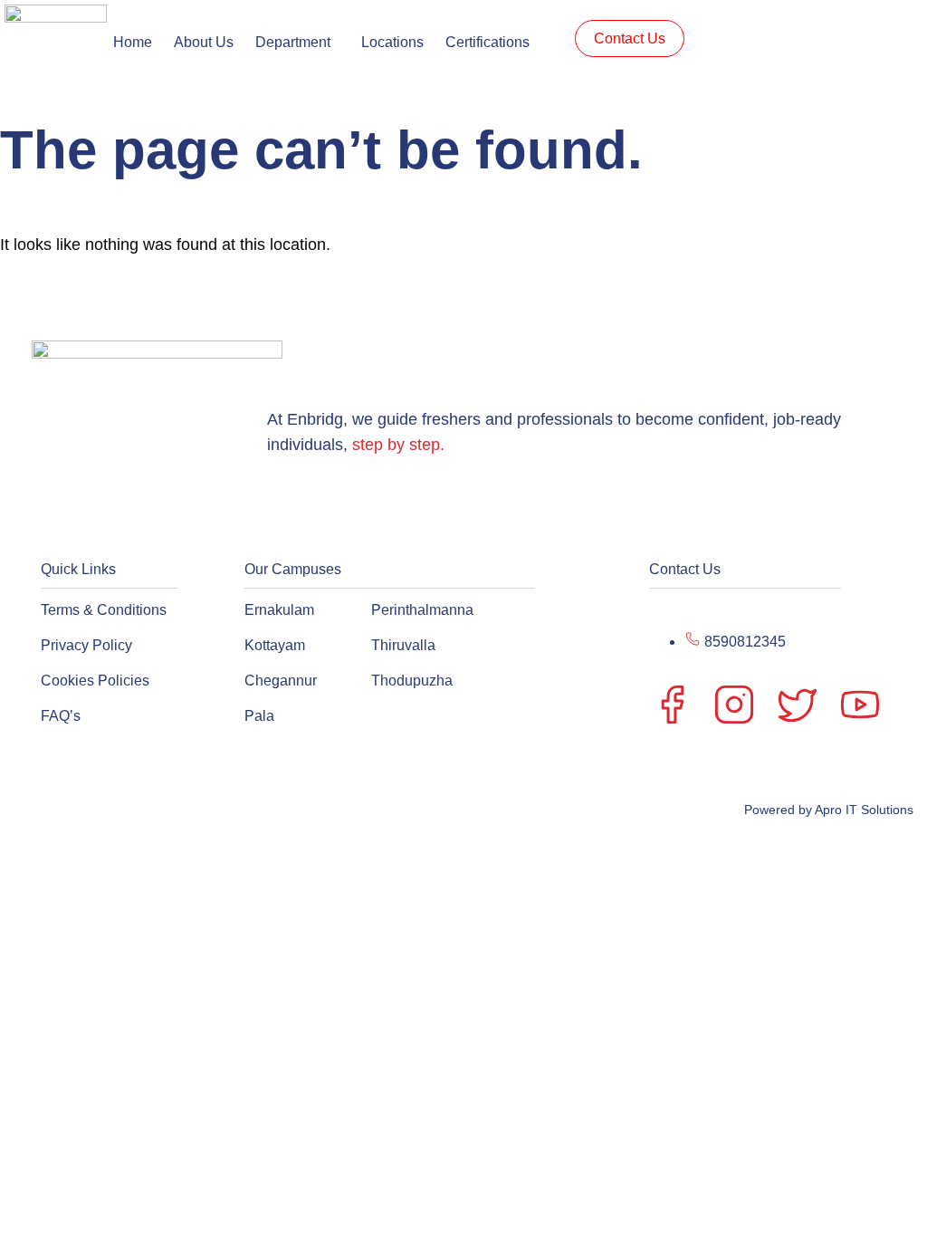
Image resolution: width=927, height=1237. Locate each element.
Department (292, 42)
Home (132, 42)
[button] (297, 42)
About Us (204, 42)
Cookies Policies (95, 680)
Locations (392, 42)
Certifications (487, 42)
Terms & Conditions (104, 610)
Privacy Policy (86, 645)
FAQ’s (61, 716)
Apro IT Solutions (862, 809)
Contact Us (629, 38)
